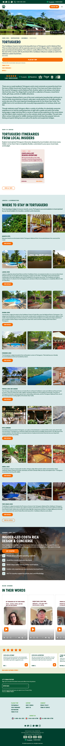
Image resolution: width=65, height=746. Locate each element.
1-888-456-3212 (20, 2)
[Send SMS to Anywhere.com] (6, 2)
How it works (29, 705)
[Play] (6, 629)
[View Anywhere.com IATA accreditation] (40, 77)
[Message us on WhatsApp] (9, 2)
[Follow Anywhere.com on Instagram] (40, 726)
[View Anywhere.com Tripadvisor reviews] (32, 77)
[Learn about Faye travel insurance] (46, 77)
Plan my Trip (54, 6)
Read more (5, 55)
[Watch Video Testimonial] (41, 175)
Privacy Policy (10, 691)
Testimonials (15, 705)
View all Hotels (8, 520)
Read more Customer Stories (10, 670)
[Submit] (27, 686)
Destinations (15, 38)
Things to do (5, 65)
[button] (4, 637)
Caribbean (24, 38)
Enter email (6, 686)
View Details (39, 181)
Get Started (10, 551)
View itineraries (6, 68)
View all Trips (8, 188)
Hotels (4, 70)
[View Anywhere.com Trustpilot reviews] (54, 2)
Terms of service (45, 707)
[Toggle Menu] (62, 7)
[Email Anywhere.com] (4, 2)
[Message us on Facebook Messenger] (12, 2)
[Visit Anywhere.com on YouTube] (37, 726)
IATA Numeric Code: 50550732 (32, 731)
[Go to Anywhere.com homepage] (3, 7)
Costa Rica (5, 38)
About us (28, 707)
